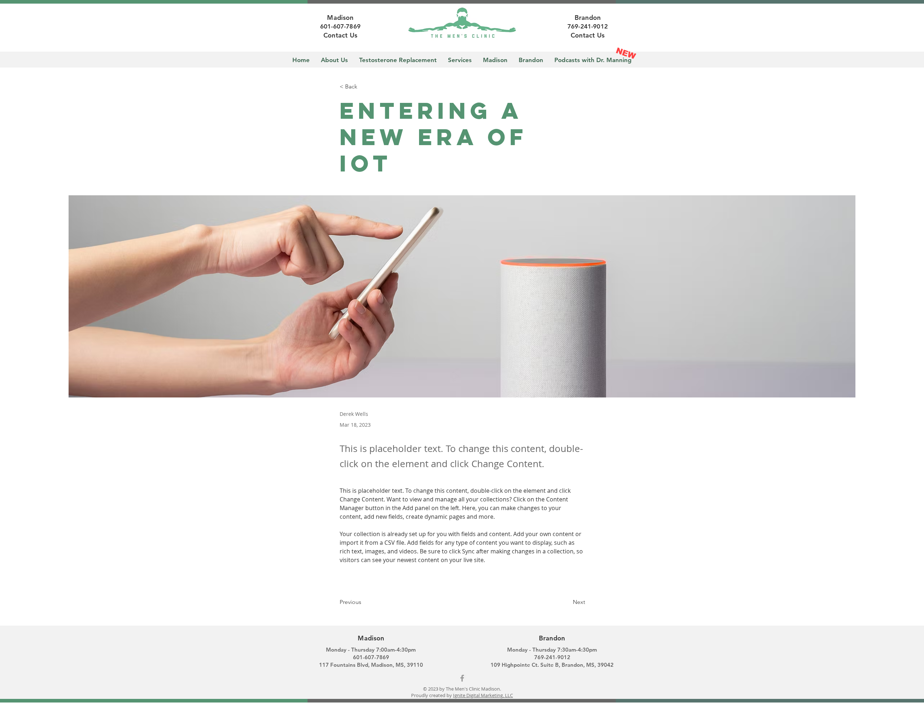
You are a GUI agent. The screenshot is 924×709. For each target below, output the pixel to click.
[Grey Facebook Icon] (462, 678)
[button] (363, 87)
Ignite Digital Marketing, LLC (483, 695)
